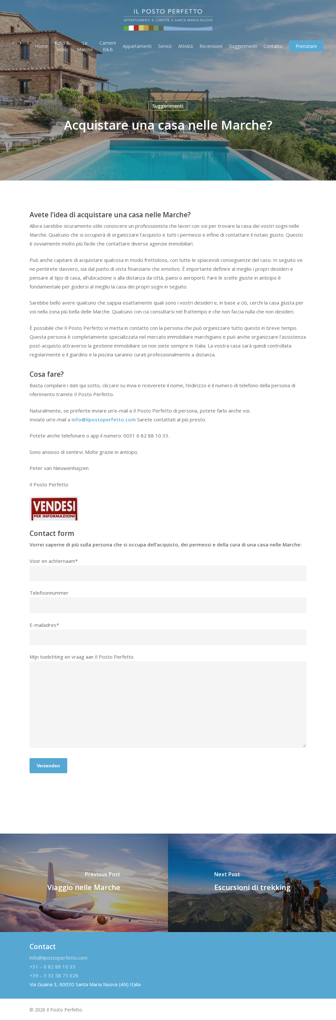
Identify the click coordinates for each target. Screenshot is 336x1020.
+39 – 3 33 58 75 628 (54, 975)
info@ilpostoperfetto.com (104, 419)
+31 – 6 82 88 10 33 (52, 966)
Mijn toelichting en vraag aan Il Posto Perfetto (82, 656)
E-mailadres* (44, 625)
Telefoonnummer (49, 592)
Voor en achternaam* (54, 561)
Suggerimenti (167, 106)
